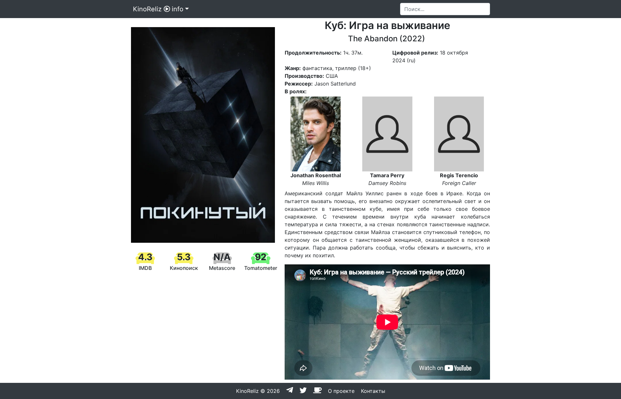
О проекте (341, 391)
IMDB (145, 268)
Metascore (222, 268)
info (177, 9)
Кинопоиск (184, 268)
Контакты (373, 391)
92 (261, 256)
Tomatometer (260, 268)
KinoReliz (147, 9)
